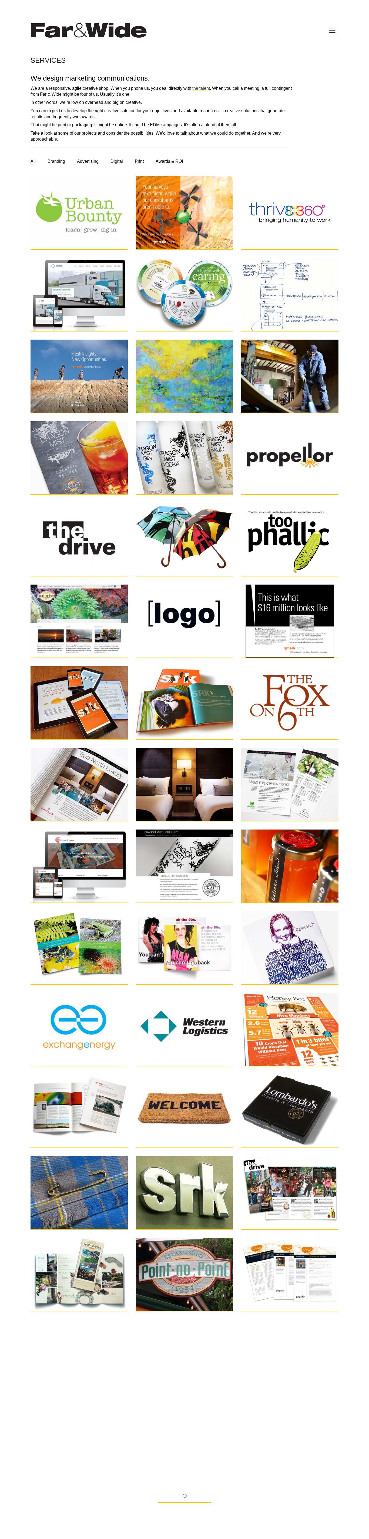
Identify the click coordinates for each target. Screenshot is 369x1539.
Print (139, 161)
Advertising (88, 161)
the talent (201, 88)
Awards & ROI (169, 161)
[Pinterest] (197, 1500)
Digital (116, 161)
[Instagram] (184, 1500)
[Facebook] (170, 1500)
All (33, 161)
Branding (56, 161)
